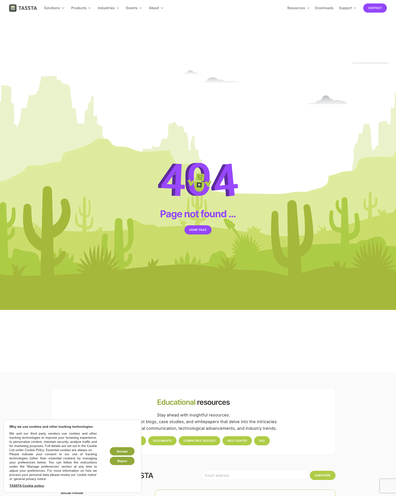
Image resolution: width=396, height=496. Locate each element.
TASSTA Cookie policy (26, 486)
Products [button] (79, 8)
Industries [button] (106, 8)
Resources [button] (296, 8)
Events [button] (132, 8)
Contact (375, 8)
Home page (198, 229)
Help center (237, 440)
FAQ (262, 440)
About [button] (154, 8)
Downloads (324, 8)
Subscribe (323, 475)
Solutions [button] (52, 8)
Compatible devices (199, 440)
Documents (162, 440)
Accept (122, 451)
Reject (122, 461)
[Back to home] (23, 8)
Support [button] (345, 8)
